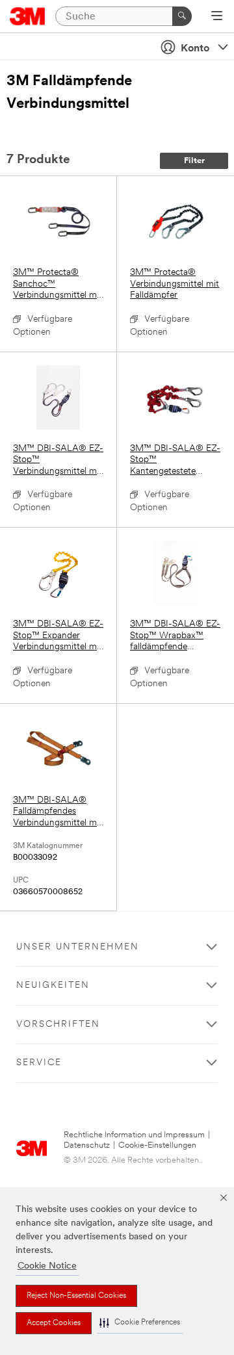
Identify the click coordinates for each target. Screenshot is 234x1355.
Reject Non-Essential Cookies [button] (76, 1296)
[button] (140, 1323)
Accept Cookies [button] (54, 1323)
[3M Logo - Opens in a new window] (28, 16)
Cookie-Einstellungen (157, 1145)
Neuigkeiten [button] (53, 985)
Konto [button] (195, 49)
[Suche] (182, 16)
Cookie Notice (47, 1266)
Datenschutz (87, 1145)
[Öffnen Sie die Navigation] (216, 17)
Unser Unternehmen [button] (77, 947)
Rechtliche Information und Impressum (134, 1135)
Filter (194, 161)
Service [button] (39, 1063)
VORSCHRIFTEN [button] (58, 1024)
